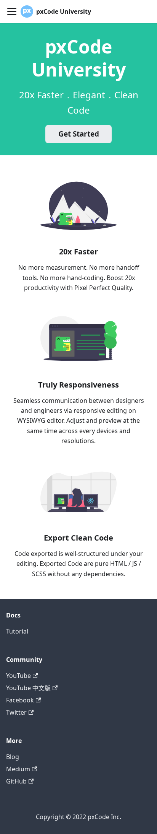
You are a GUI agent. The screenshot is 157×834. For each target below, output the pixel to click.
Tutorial (17, 631)
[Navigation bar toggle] (12, 11)
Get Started (78, 134)
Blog (12, 757)
